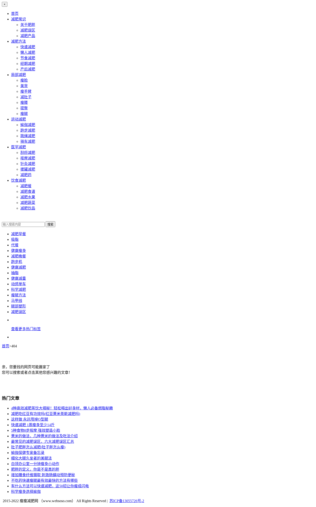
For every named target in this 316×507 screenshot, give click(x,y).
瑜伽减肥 (27, 125)
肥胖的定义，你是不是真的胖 (35, 469)
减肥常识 (18, 19)
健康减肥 (18, 267)
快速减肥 (27, 47)
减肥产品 (27, 36)
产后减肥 (27, 69)
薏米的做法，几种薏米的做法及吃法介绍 (44, 436)
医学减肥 (18, 147)
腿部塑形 (18, 306)
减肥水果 (27, 197)
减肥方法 (18, 41)
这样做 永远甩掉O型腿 (29, 419)
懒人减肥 (27, 52)
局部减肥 (18, 75)
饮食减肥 (18, 180)
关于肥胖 (27, 25)
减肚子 (25, 97)
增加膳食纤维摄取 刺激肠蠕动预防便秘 (43, 475)
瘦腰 (24, 103)
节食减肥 (27, 58)
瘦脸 (24, 80)
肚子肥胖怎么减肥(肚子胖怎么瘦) (38, 447)
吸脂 (15, 239)
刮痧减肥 (27, 153)
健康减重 (18, 278)
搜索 (50, 224)
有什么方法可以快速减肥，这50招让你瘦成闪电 (50, 486)
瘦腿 (24, 114)
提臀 (24, 108)
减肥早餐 (18, 234)
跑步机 (16, 262)
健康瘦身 (18, 251)
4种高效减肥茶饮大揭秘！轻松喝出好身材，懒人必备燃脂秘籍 (62, 408)
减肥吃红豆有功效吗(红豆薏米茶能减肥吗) (45, 414)
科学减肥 (18, 290)
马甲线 (16, 301)
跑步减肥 (27, 130)
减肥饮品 (27, 208)
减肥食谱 (27, 191)
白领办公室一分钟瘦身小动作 (35, 464)
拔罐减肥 (27, 169)
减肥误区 (27, 30)
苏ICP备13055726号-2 (126, 501)
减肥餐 (25, 186)
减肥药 (25, 175)
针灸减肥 (27, 164)
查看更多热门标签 (26, 329)
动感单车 (18, 284)
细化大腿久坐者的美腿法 (31, 458)
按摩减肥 (27, 158)
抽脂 (15, 273)
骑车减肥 (27, 141)
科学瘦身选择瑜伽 (26, 492)
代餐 (15, 245)
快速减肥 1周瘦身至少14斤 (33, 425)
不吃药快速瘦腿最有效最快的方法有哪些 (44, 480)
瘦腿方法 (18, 295)
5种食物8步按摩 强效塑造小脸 (35, 430)
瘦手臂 (25, 91)
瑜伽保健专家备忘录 (27, 453)
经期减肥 (27, 64)
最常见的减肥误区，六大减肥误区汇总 (42, 442)
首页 (15, 14)
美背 (24, 86)
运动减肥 (18, 119)
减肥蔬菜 (27, 203)
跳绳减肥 (27, 136)
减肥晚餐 (18, 256)
